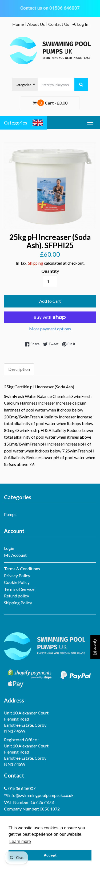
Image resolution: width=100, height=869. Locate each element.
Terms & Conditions (22, 568)
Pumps (10, 514)
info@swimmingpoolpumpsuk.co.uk (41, 795)
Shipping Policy (18, 602)
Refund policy (16, 595)
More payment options (50, 328)
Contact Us (58, 24)
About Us (36, 24)
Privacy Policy (17, 575)
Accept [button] (50, 855)
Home (18, 24)
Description (19, 369)
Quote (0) (95, 647)
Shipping (35, 263)
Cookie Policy (17, 582)
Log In (82, 24)
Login (9, 548)
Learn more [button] (20, 841)
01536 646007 (21, 788)
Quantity (50, 271)
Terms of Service (19, 589)
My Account (15, 555)
